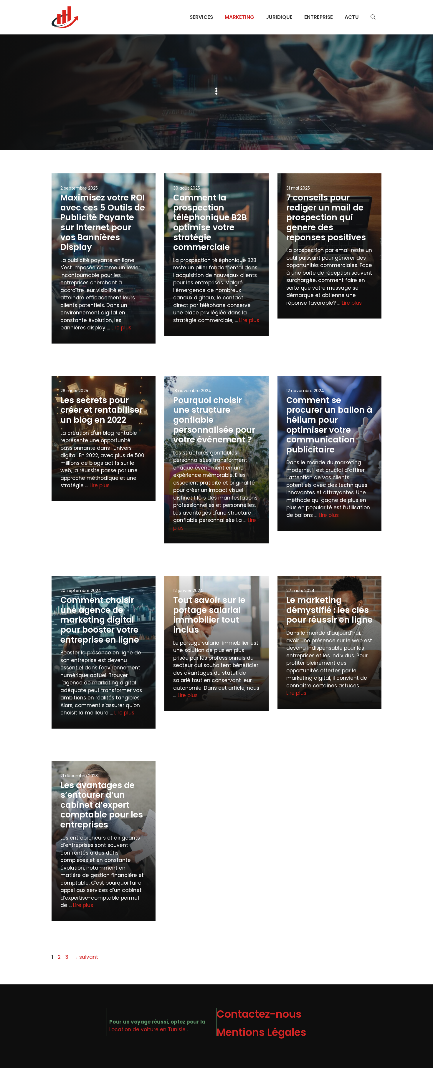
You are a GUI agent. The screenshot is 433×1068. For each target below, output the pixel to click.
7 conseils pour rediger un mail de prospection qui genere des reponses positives (326, 217)
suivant (85, 957)
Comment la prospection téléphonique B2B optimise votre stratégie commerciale (210, 222)
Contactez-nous (259, 1014)
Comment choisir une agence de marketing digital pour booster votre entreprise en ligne (99, 619)
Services (201, 17)
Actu (352, 17)
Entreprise (318, 17)
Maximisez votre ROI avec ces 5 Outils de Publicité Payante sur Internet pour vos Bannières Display (102, 222)
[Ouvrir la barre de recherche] (373, 17)
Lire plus (121, 327)
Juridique (279, 17)
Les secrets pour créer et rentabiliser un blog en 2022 (101, 410)
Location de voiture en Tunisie (147, 1029)
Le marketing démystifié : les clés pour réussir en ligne (329, 610)
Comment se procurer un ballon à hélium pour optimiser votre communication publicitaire (329, 424)
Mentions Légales (261, 1032)
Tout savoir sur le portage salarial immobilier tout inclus (209, 615)
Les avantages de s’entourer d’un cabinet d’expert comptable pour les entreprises (101, 805)
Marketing (239, 17)
